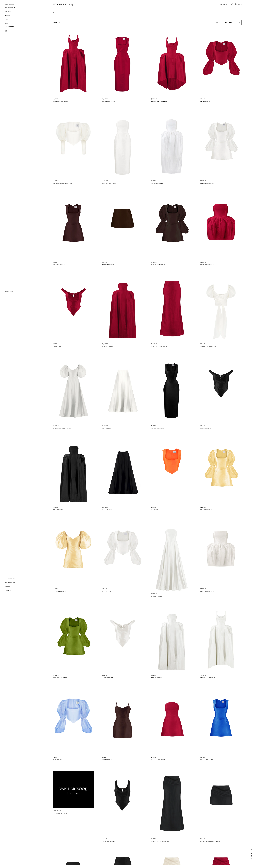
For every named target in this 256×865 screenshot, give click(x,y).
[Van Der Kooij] (63, 5)
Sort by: (218, 22)
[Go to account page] (236, 5)
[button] (232, 4)
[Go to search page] (232, 4)
